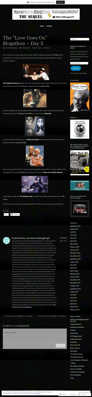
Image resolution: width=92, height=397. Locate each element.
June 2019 (73, 298)
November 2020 (75, 256)
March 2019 (74, 307)
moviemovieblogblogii (11, 48)
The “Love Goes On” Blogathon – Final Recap (51, 316)
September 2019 (75, 289)
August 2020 (74, 262)
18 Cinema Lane (26, 196)
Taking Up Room (32, 139)
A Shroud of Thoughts (77, 372)
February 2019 (74, 310)
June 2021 (73, 235)
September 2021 (75, 226)
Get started (60, 2)
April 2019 (73, 304)
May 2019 (73, 301)
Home (42, 26)
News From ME (75, 345)
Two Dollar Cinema (76, 354)
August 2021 (74, 229)
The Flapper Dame (76, 336)
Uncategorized (25, 48)
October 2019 (74, 286)
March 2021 (74, 244)
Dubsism (47, 113)
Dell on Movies (75, 348)
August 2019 (74, 292)
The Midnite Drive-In (76, 357)
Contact (49, 26)
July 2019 (73, 295)
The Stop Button (75, 375)
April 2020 (73, 268)
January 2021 (74, 250)
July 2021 (73, 232)
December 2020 (75, 253)
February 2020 (74, 274)
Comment (60, 345)
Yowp (72, 378)
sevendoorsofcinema (77, 327)
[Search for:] (79, 39)
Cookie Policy (37, 393)
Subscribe (76, 68)
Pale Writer (73, 351)
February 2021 (74, 247)
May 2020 (73, 265)
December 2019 (75, 280)
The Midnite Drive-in (11, 83)
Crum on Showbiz (76, 369)
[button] (75, 210)
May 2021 (73, 238)
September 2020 (75, 259)
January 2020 (74, 277)
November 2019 (75, 283)
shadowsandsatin (76, 339)
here (57, 55)
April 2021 (73, 241)
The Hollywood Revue (77, 366)
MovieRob (73, 342)
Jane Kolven (74, 333)
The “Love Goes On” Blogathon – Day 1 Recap (17, 316)
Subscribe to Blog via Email (78, 47)
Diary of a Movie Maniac (52, 172)
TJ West (72, 363)
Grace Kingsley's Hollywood (79, 360)
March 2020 (74, 271)
